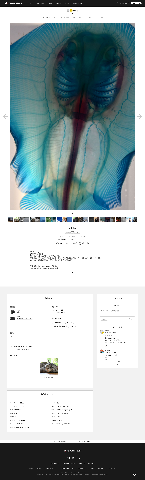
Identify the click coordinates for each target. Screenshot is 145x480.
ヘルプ (92, 468)
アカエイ (69, 322)
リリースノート (101, 468)
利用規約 (39, 468)
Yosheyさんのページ (64, 441)
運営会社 (31, 468)
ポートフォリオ (46, 17)
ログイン (124, 3)
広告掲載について (82, 468)
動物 (62, 310)
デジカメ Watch (54, 463)
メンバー (67, 3)
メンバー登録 (136, 3)
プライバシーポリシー (51, 468)
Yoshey (75, 10)
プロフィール (99, 17)
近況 (55, 17)
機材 (74, 17)
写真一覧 (82, 441)
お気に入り (82, 17)
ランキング (31, 3)
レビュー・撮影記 (64, 17)
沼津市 (72, 326)
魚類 (62, 312)
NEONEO (107, 350)
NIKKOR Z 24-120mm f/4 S (72, 233)
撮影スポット (40, 3)
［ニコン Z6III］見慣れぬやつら (22, 349)
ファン (90, 17)
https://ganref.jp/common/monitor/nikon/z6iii (44, 268)
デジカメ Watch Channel (69, 463)
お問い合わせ (113, 468)
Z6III (72, 231)
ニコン (22, 403)
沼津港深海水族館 (59, 326)
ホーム (55, 441)
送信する (104, 319)
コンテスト (58, 3)
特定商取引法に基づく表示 (67, 468)
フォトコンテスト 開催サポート (86, 463)
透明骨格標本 (58, 322)
